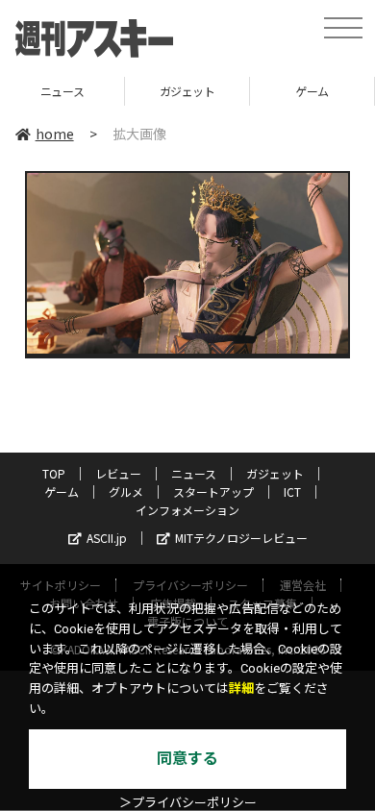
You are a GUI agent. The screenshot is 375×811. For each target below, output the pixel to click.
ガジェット (150, 91)
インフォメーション (187, 510)
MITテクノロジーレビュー (241, 537)
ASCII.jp (107, 537)
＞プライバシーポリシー (188, 803)
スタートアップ (213, 491)
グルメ (126, 491)
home (55, 133)
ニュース (193, 473)
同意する (187, 759)
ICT (292, 491)
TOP (53, 473)
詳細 (241, 688)
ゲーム (275, 91)
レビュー (118, 473)
